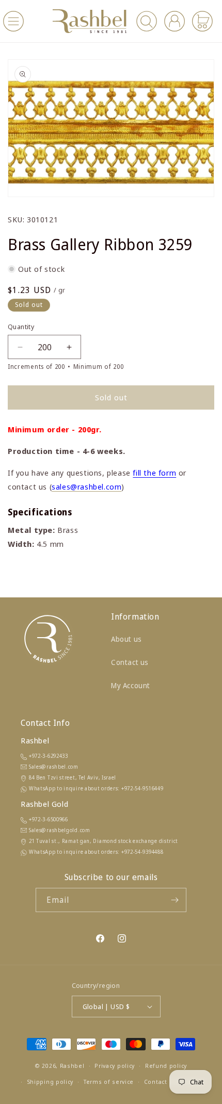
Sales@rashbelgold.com (59, 830)
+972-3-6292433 (48, 755)
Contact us (130, 662)
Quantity (21, 326)
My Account (130, 685)
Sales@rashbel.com (53, 766)
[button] (13, 21)
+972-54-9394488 (142, 851)
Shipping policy (50, 1081)
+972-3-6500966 (48, 819)
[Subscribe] (174, 900)
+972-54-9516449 (142, 788)
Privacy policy (114, 1065)
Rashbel (72, 1065)
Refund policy (166, 1065)
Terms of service (109, 1081)
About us (126, 639)
